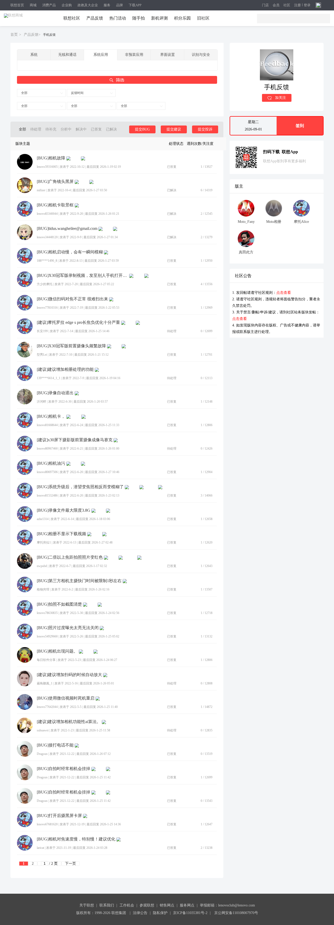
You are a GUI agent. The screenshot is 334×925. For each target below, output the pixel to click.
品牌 (119, 5)
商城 (33, 5)
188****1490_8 (47, 260)
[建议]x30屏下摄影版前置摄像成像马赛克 (74, 440)
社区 (286, 5)
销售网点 (167, 905)
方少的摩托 (44, 284)
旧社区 (203, 18)
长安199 (42, 331)
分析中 (66, 129)
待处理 (35, 129)
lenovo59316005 (47, 167)
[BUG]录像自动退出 (55, 393)
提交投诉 (205, 129)
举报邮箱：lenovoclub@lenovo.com (227, 905)
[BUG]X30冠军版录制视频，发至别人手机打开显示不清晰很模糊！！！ (82, 275)
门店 (265, 5)
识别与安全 (201, 55)
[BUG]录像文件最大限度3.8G (63, 510)
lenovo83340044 (47, 214)
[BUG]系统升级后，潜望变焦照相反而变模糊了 (80, 487)
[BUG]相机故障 (51, 158)
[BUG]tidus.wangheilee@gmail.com (67, 228)
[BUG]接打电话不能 (55, 745)
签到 (300, 125)
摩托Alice (301, 222)
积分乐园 (182, 18)
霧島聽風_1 (44, 683)
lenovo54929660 (47, 636)
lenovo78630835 (47, 613)
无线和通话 (67, 55)
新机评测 (159, 18)
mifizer (41, 190)
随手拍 (138, 18)
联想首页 (17, 5)
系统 (34, 55)
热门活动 (117, 18)
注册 (297, 5)
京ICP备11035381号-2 (190, 913)
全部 (24, 93)
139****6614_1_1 (48, 378)
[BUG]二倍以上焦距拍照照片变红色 (70, 557)
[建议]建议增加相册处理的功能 (65, 369)
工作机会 (127, 905)
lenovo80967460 (47, 448)
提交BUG (142, 129)
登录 (307, 5)
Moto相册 (273, 222)
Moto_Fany (246, 222)
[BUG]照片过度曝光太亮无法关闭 (68, 628)
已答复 (96, 129)
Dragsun (42, 754)
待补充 (50, 129)
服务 (107, 5)
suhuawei (43, 730)
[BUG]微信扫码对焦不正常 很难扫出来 (72, 299)
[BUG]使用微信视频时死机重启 (65, 698)
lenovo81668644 (47, 425)
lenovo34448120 (47, 237)
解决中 (81, 129)
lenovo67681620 (47, 824)
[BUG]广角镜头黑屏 (55, 182)
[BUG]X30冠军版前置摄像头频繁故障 (71, 346)
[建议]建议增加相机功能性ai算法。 (69, 722)
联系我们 (106, 905)
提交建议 (173, 129)
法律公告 (140, 913)
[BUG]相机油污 (51, 463)
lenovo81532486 (47, 495)
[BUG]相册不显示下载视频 (61, 534)
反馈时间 (77, 93)
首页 (14, 35)
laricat (40, 848)
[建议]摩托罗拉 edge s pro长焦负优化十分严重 (78, 322)
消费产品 (49, 5)
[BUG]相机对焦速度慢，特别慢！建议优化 (76, 839)
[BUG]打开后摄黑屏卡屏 (59, 816)
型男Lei (42, 354)
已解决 (111, 129)
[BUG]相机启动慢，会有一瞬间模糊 (70, 252)
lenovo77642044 (47, 707)
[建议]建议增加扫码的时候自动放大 (69, 675)
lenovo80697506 (47, 472)
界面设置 (167, 55)
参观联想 (147, 905)
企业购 (67, 5)
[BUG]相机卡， (51, 416)
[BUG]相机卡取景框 (55, 205)
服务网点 (187, 905)
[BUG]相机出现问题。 (57, 651)
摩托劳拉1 (44, 542)
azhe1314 (43, 519)
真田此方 (246, 252)
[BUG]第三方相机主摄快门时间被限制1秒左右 (79, 581)
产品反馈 (94, 18)
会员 (276, 5)
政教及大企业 (87, 5)
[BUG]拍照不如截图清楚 (59, 604)
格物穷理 (43, 589)
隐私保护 (160, 913)
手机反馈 (49, 35)
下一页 (70, 864)
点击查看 (283, 293)
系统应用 (100, 55)
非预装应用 (134, 55)
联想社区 (71, 18)
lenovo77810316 (47, 307)
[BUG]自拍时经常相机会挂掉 (63, 769)
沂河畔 (41, 401)
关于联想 (86, 905)
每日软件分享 (46, 660)
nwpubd (42, 566)
